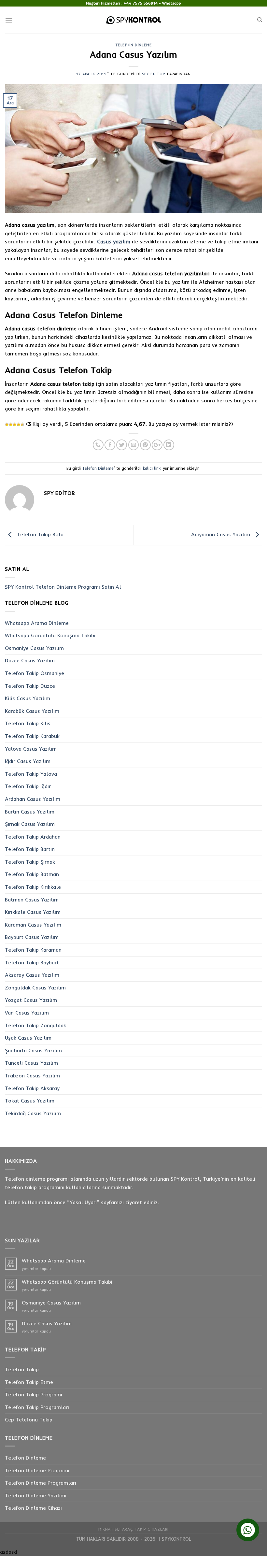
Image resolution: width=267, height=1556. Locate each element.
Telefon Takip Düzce (30, 686)
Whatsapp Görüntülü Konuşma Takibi (50, 635)
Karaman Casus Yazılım (33, 924)
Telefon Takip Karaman (33, 949)
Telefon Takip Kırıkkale (33, 887)
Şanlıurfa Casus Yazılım (33, 1050)
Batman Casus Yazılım (32, 899)
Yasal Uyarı (83, 1202)
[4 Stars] (19, 424)
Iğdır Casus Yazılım (27, 761)
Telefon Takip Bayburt (32, 962)
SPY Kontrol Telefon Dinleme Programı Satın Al (63, 587)
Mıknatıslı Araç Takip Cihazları (133, 1529)
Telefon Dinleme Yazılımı (35, 1495)
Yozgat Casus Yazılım (31, 1000)
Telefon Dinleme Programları (40, 1482)
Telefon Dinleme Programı (37, 1470)
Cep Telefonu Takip (28, 1419)
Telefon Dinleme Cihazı (33, 1508)
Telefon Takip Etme (29, 1382)
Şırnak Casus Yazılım (30, 824)
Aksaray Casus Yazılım (32, 975)
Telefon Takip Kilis (27, 723)
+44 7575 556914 (141, 3)
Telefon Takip (22, 1369)
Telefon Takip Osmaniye (34, 673)
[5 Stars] (22, 424)
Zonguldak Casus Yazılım (35, 987)
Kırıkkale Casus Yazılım (33, 912)
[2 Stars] (11, 424)
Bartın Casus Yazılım (29, 811)
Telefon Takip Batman (32, 874)
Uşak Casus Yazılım (28, 1037)
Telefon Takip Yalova (31, 774)
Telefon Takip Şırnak (30, 861)
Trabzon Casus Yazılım (32, 1075)
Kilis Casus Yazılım (27, 698)
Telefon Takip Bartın (30, 849)
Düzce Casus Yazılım (30, 660)
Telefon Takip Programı (33, 1394)
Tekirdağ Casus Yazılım (33, 1113)
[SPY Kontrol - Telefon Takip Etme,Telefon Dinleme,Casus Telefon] (133, 20)
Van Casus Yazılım (27, 1012)
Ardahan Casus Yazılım (32, 799)
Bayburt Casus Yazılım (32, 937)
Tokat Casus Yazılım (29, 1100)
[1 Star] (7, 424)
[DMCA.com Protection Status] (156, 1539)
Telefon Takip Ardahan (33, 836)
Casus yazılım (113, 241)
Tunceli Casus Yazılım (31, 1062)
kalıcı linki (152, 468)
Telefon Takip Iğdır (28, 786)
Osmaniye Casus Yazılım (34, 648)
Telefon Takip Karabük (32, 736)
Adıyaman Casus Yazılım (221, 534)
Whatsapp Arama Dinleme (37, 623)
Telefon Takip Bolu (39, 534)
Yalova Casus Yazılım (31, 748)
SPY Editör (153, 74)
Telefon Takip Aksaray (32, 1088)
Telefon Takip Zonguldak (35, 1025)
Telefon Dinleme (133, 45)
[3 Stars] (15, 424)
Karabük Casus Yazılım (32, 711)
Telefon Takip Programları (37, 1407)
